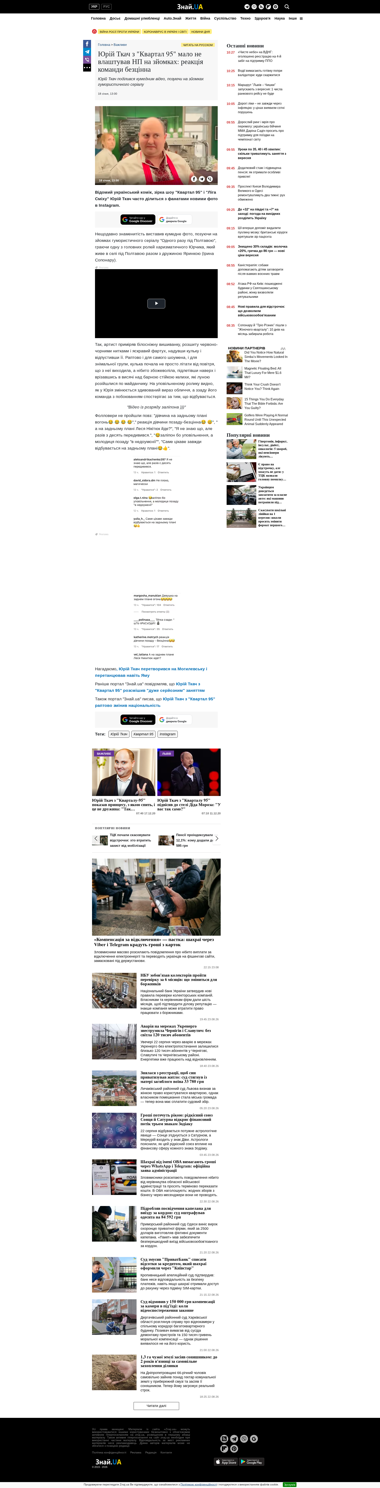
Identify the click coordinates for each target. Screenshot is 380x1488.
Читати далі (156, 1406)
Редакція (151, 1452)
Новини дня (200, 31)
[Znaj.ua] (190, 6)
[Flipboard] (268, 6)
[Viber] (254, 6)
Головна (98, 18)
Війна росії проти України (119, 31)
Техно (245, 18)
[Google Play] (251, 1461)
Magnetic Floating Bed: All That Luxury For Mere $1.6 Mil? (262, 373)
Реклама (135, 1452)
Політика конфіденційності (109, 1452)
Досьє (115, 18)
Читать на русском (198, 45)
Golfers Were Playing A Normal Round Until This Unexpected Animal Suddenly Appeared (266, 420)
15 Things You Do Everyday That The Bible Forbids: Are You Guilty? (264, 404)
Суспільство (225, 18)
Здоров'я (263, 18)
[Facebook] (87, 44)
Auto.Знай (172, 18)
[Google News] (254, 1439)
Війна (205, 18)
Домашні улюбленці (142, 18)
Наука (280, 18)
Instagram (168, 734)
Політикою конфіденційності (198, 1484)
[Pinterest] (275, 6)
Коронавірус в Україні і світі (165, 31)
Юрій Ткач (119, 734)
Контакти (166, 1452)
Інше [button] (293, 18)
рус (106, 6)
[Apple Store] (226, 1461)
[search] (287, 7)
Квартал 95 (143, 734)
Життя (190, 18)
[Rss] (261, 6)
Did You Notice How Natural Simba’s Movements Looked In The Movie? (266, 357)
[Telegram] (247, 6)
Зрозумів (289, 1484)
